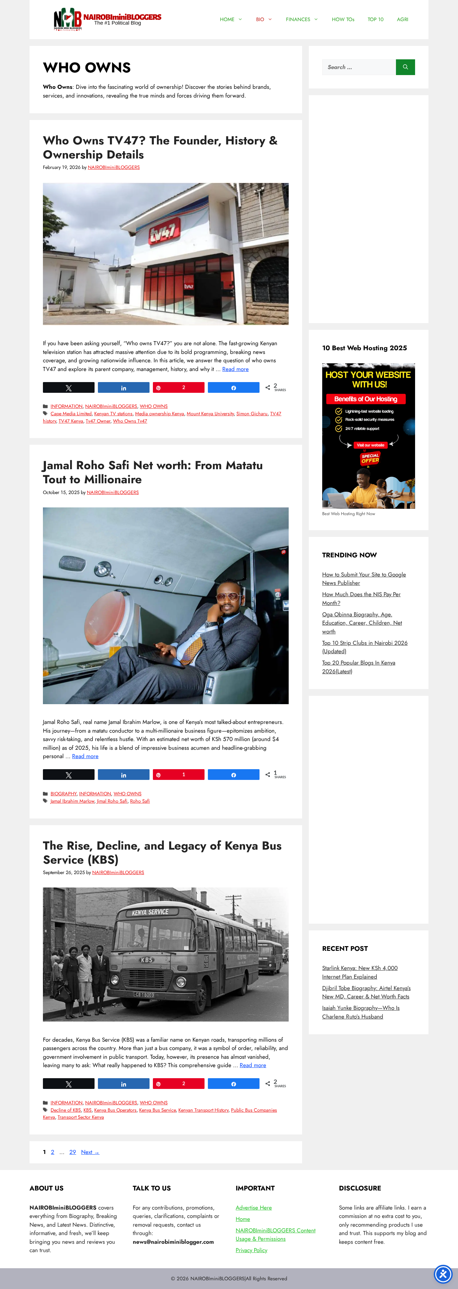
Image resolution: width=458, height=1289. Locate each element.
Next (90, 1152)
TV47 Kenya (71, 421)
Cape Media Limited (71, 413)
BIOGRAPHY (63, 793)
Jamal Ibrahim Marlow (72, 801)
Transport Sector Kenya (81, 1117)
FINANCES (298, 19)
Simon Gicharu (252, 413)
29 (73, 1152)
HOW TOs (343, 19)
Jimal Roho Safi (112, 801)
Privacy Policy (251, 1250)
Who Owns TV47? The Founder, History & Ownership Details (160, 147)
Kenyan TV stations (113, 413)
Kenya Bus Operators (115, 1110)
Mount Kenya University (210, 413)
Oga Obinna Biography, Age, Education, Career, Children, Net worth (362, 622)
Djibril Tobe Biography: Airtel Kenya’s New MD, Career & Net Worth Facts (366, 992)
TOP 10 (376, 19)
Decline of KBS (66, 1110)
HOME (227, 19)
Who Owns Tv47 (130, 421)
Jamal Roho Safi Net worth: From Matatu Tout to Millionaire (153, 472)
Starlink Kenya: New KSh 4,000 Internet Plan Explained (360, 972)
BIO (260, 19)
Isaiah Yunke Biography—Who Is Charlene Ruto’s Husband (361, 1012)
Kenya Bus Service (157, 1110)
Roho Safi (140, 801)
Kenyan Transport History (203, 1110)
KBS (87, 1110)
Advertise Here (254, 1208)
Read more (235, 369)
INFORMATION (66, 406)
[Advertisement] (368, 209)
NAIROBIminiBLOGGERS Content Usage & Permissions (276, 1234)
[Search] (405, 67)
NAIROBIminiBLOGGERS (111, 406)
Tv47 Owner (98, 421)
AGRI (402, 19)
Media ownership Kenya (159, 413)
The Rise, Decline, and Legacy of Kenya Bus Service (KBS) (162, 852)
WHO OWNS (154, 406)
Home (243, 1219)
